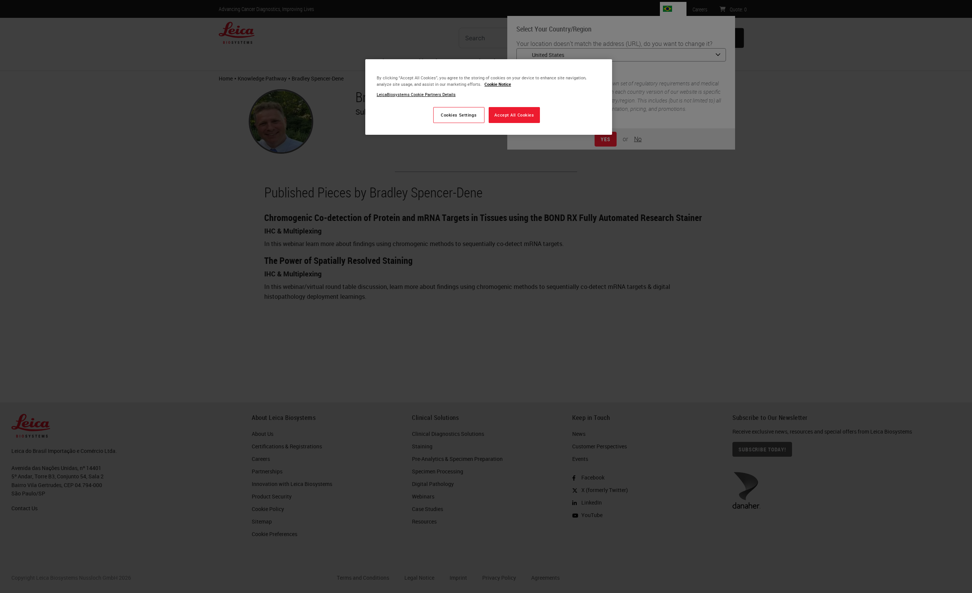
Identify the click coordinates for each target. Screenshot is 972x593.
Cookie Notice (497, 84)
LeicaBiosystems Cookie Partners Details (416, 94)
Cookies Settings (459, 115)
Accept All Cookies (514, 115)
